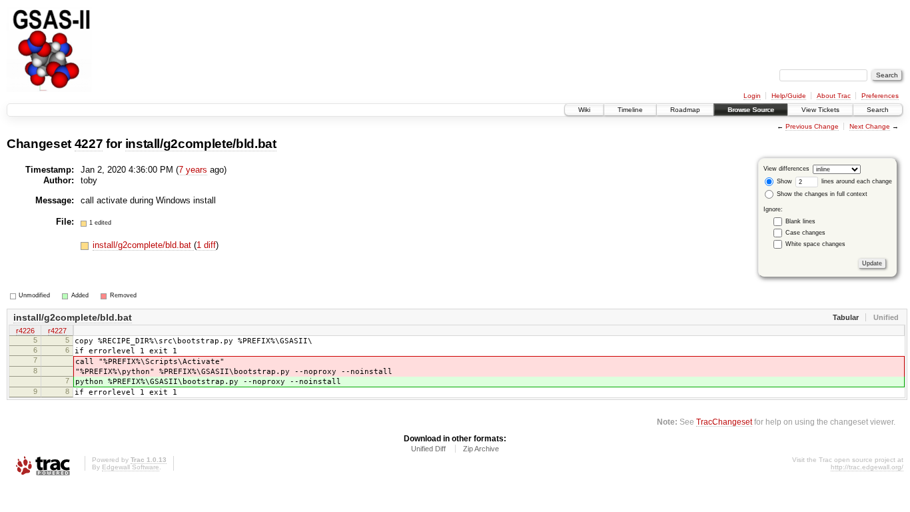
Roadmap (685, 109)
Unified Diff (428, 449)
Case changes (805, 232)
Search (878, 109)
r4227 (57, 331)
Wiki (584, 109)
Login (752, 95)
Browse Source (750, 109)
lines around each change (855, 181)
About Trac (834, 95)
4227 (89, 144)
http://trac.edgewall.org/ (867, 467)
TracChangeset (724, 421)
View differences (786, 168)
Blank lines (800, 221)
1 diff (206, 245)
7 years (193, 170)
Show (783, 181)
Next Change (869, 126)
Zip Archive (481, 449)
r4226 (25, 331)
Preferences (880, 95)
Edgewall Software (130, 467)
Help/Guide (788, 95)
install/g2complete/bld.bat (200, 144)
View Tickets (820, 109)
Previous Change (812, 126)
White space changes (815, 244)
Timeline (630, 109)
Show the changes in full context (821, 194)
